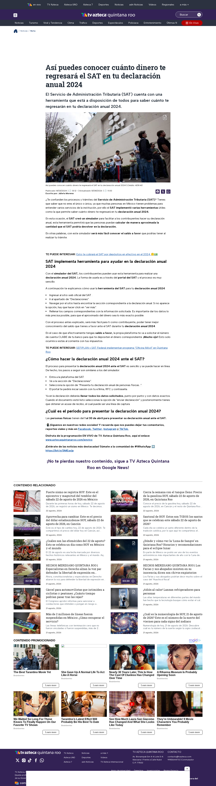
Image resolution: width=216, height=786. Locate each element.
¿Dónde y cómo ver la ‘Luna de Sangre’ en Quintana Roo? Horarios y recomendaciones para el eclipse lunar (172, 544)
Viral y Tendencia (52, 22)
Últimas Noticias (175, 22)
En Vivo (194, 22)
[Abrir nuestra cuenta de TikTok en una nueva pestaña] (30, 760)
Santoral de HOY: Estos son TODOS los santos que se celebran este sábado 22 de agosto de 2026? (172, 520)
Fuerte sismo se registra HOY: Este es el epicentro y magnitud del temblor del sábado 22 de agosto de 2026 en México (72, 495)
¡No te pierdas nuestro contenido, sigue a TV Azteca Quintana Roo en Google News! (108, 464)
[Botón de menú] (15, 15)
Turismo (33, 22)
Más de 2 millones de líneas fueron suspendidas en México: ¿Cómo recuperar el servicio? (75, 617)
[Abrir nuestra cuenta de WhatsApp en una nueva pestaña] (42, 760)
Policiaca (133, 22)
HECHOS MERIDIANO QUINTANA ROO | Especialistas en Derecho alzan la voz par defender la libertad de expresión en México (73, 571)
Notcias (24, 31)
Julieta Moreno (66, 193)
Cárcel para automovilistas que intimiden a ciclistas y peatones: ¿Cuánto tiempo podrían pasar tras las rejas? (75, 593)
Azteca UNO (70, 4)
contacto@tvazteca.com (179, 756)
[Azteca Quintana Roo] (108, 15)
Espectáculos (115, 22)
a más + (184, 4)
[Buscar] (199, 14)
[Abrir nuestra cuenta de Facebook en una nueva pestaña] (36, 760)
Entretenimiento (152, 22)
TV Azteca (52, 4)
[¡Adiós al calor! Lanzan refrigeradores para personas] (124, 599)
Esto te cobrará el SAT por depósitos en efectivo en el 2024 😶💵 (117, 254)
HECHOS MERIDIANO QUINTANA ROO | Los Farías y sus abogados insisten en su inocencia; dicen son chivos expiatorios (171, 569)
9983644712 (174, 759)
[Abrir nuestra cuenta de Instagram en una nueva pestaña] (24, 760)
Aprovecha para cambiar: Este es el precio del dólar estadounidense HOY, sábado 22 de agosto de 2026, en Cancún (75, 520)
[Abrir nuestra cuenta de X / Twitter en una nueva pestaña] (18, 760)
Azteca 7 (88, 4)
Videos (152, 4)
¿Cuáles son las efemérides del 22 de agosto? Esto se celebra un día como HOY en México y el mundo (75, 544)
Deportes (104, 4)
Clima (71, 22)
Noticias (119, 4)
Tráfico (83, 22)
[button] (187, 769)
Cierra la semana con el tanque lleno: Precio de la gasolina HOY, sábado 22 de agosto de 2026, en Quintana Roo (172, 495)
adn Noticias (136, 4)
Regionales (168, 4)
